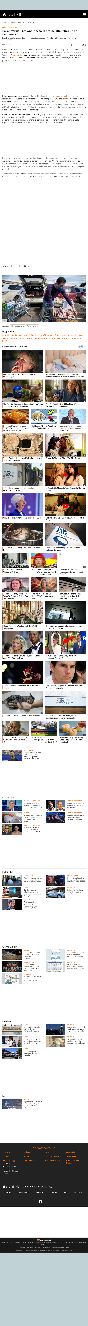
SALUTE (26, 813)
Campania (8, 266)
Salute (26, 1156)
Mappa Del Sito (24, 1192)
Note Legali (30, 1247)
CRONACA (27, 887)
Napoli (27, 266)
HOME (4, 27)
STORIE (26, 1025)
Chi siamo (22, 1247)
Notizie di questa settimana (9, 1167)
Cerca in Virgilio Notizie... (35, 1186)
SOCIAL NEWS (12, 27)
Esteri (47, 1152)
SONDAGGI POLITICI (30, 962)
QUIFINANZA (74, 1242)
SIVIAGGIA (67, 1242)
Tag (65, 1192)
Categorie (39, 1192)
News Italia (78, 1192)
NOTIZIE (14, 14)
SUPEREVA (44, 1244)
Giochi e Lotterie (52, 1156)
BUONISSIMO (82, 1242)
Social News (71, 1156)
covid (18, 266)
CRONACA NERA (29, 875)
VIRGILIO (9, 1242)
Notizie (14, 1186)
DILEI (61, 1242)
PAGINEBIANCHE (46, 1242)
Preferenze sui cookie (58, 1247)
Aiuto (67, 1247)
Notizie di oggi (9, 1161)
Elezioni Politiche (52, 1161)
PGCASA (38, 1242)
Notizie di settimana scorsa (10, 1172)
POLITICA (27, 899)
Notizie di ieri (8, 1163)
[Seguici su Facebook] (41, 1202)
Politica (27, 1152)
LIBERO (4, 1242)
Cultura (6, 1156)
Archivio (54, 1192)
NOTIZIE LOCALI (72, 887)
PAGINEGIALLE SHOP (29, 1242)
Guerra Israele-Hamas (72, 1162)
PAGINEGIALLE (17, 1242)
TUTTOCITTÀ (55, 1242)
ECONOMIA (71, 950)
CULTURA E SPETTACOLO (32, 801)
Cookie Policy (46, 1247)
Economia (70, 1152)
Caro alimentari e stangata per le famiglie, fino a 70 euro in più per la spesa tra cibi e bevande (42, 335)
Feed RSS (8, 1192)
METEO (26, 1099)
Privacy (37, 1247)
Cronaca (6, 1152)
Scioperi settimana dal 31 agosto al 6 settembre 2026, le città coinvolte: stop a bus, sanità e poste (41, 339)
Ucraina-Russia (30, 1161)
